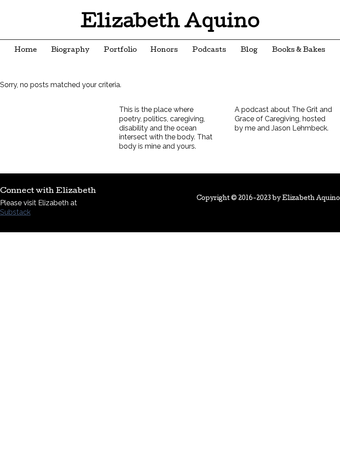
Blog (249, 50)
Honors (164, 50)
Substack (15, 212)
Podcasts (209, 50)
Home (26, 50)
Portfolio (120, 50)
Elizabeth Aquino (170, 23)
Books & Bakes (298, 50)
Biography (70, 50)
